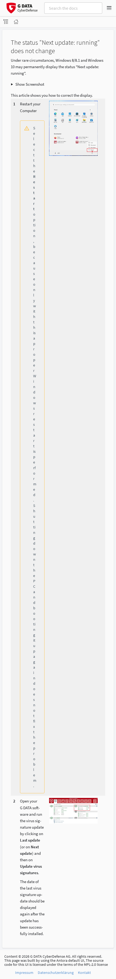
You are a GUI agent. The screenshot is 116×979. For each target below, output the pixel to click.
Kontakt (84, 972)
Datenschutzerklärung (56, 972)
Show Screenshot (29, 84)
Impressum (24, 972)
